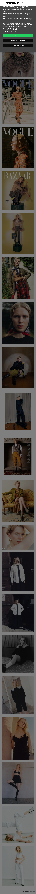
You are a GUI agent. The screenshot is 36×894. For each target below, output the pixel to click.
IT (13, 29)
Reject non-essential (18, 40)
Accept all (18, 35)
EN (16, 29)
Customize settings (18, 45)
